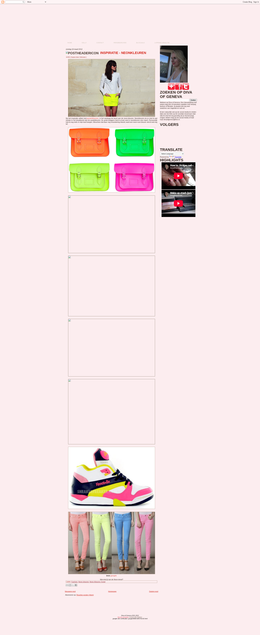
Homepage (112, 591)
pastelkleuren (93, 118)
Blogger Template (123, 617)
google (114, 576)
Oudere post (153, 591)
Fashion (74, 582)
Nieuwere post (70, 591)
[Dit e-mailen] (67, 585)
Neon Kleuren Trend (97, 582)
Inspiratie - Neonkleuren (123, 53)
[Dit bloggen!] (70, 585)
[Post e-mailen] (88, 57)
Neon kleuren (83, 582)
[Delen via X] (73, 585)
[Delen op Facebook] (76, 585)
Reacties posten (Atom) (85, 595)
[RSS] (108, 617)
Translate (178, 157)
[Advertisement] (112, 602)
